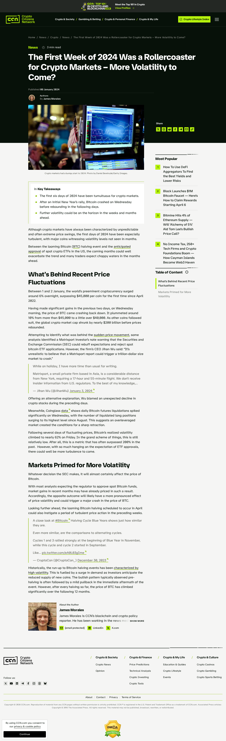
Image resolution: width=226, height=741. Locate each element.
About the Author (69, 604)
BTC (76, 246)
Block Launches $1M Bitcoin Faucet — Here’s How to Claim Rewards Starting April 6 (180, 198)
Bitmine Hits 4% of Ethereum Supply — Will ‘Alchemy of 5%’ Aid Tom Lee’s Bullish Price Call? (178, 224)
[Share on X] (158, 129)
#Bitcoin (61, 520)
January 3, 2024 (81, 391)
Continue (25, 734)
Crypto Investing (139, 677)
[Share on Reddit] (169, 129)
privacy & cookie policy (27, 726)
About (88, 697)
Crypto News (103, 664)
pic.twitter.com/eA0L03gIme (63, 553)
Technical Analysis (140, 670)
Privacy (113, 697)
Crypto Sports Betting (209, 677)
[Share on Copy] (192, 129)
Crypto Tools (136, 683)
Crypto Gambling (206, 670)
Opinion (100, 670)
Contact (100, 697)
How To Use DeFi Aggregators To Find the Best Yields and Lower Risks (178, 174)
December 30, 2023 (92, 560)
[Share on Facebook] (175, 129)
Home (31, 37)
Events (167, 677)
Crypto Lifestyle (172, 670)
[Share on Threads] (164, 129)
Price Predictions (139, 664)
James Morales (52, 98)
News (42, 37)
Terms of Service (131, 697)
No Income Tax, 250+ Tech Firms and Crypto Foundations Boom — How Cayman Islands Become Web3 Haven (179, 253)
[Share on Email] (186, 129)
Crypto (54, 37)
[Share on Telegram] (181, 129)
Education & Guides (174, 664)
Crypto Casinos (205, 664)
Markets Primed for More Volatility (174, 294)
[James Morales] (42, 617)
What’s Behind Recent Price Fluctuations (176, 283)
